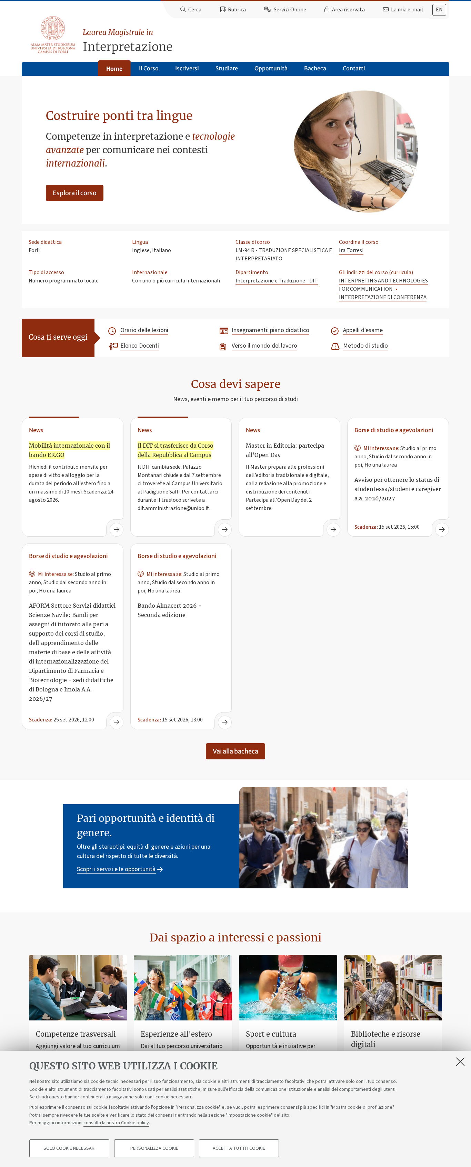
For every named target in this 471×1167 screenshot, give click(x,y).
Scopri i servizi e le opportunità (116, 869)
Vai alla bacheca (235, 751)
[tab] (439, 10)
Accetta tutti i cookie (239, 1148)
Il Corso (149, 68)
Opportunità (271, 68)
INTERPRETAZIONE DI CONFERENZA (383, 297)
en (439, 9)
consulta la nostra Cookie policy (116, 1122)
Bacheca (315, 68)
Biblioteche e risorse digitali (385, 1039)
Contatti (354, 68)
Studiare (227, 68)
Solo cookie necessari (69, 1148)
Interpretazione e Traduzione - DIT (277, 281)
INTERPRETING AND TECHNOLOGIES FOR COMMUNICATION (383, 285)
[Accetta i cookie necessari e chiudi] (460, 1061)
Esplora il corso (75, 193)
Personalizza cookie (154, 1148)
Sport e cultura (271, 1034)
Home (114, 68)
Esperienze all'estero (176, 1034)
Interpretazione (127, 41)
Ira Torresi (351, 250)
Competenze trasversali (76, 1034)
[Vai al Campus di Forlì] (52, 35)
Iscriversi (187, 68)
